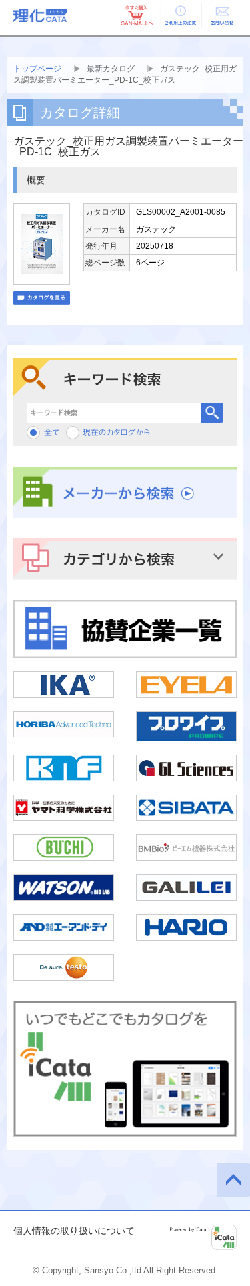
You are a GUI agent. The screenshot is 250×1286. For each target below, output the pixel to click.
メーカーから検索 (125, 492)
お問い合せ (222, 15)
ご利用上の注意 (179, 15)
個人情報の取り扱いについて (74, 1230)
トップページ (37, 68)
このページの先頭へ (233, 1180)
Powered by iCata (203, 1237)
